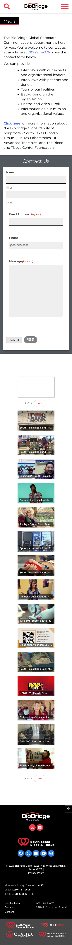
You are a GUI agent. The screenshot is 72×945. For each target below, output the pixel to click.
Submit (14, 340)
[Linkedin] (36, 853)
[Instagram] (51, 853)
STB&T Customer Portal (51, 907)
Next (40, 403)
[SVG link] (64, 6)
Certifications (12, 902)
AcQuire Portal (45, 903)
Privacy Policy (36, 873)
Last (9, 203)
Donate (9, 907)
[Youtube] (43, 853)
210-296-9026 (39, 52)
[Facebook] (21, 853)
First (9, 187)
